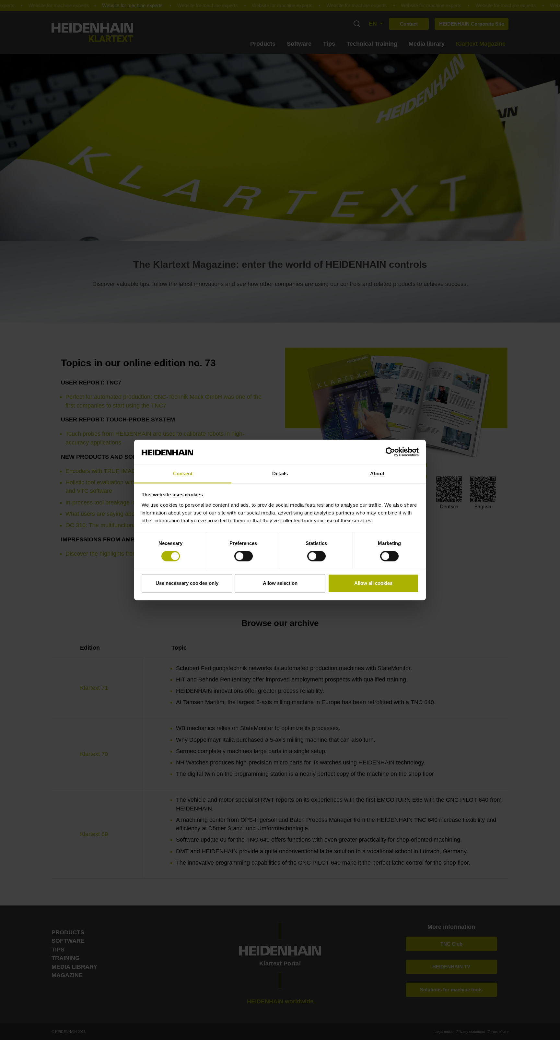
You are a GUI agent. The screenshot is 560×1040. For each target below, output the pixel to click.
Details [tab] (280, 473)
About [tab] (377, 473)
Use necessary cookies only (187, 583)
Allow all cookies (373, 583)
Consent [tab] (182, 473)
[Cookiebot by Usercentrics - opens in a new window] (390, 452)
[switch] (243, 556)
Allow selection (280, 583)
